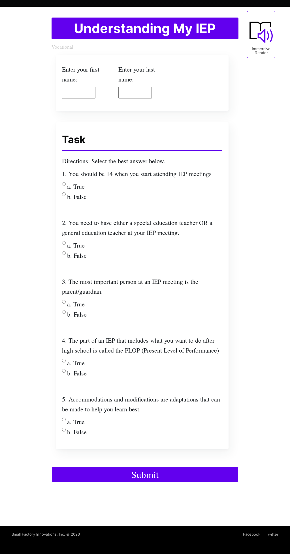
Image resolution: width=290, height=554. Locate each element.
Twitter (272, 534)
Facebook (251, 534)
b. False (77, 196)
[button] (261, 34)
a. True (76, 186)
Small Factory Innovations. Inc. (38, 534)
